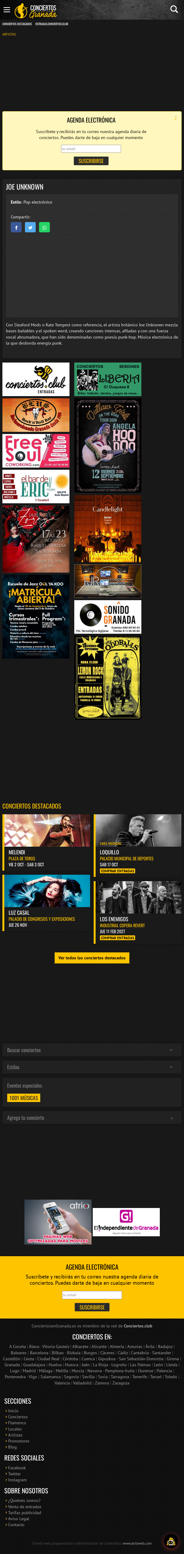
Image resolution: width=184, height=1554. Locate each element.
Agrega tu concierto (25, 1117)
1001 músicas (24, 1098)
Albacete (80, 1346)
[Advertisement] (92, 73)
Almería (117, 1346)
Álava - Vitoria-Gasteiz (49, 1346)
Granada (12, 1364)
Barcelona (39, 1352)
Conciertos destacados (31, 805)
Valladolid (82, 1383)
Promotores (18, 1441)
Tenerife (139, 1376)
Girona (173, 1358)
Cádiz (123, 1352)
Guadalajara (34, 1364)
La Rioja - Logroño (110, 1364)
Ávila (150, 1346)
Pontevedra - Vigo (21, 1376)
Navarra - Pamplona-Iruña (111, 1370)
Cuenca (88, 1358)
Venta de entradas (24, 1506)
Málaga (45, 1370)
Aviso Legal (18, 1518)
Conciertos (18, 1416)
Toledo (171, 1376)
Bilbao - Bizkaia (66, 1352)
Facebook (17, 1468)
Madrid (29, 1370)
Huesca (71, 1364)
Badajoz (165, 1346)
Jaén (86, 1364)
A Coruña (17, 1346)
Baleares (19, 1352)
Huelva (55, 1364)
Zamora (102, 1383)
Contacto (16, 1524)
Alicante (99, 1346)
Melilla (62, 1370)
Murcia (78, 1370)
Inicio (13, 1410)
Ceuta (29, 1358)
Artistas (9, 34)
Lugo (14, 1370)
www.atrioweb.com (137, 1543)
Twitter (14, 1474)
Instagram (17, 1480)
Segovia (71, 1376)
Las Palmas (140, 1364)
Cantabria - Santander (151, 1352)
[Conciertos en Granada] (36, 10)
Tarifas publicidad (24, 1512)
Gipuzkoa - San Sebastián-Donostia (130, 1358)
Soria (103, 1376)
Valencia (62, 1383)
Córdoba (70, 1358)
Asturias (134, 1346)
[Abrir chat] (171, 1541)
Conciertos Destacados (17, 24)
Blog (12, 1447)
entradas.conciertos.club (51, 24)
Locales (15, 1429)
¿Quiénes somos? (24, 1500)
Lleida (172, 1364)
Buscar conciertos (24, 1050)
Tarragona (120, 1376)
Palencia (164, 1370)
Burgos (90, 1352)
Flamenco (17, 1422)
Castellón (11, 1358)
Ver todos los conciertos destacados (92, 958)
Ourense (145, 1370)
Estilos (13, 1067)
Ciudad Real (48, 1358)
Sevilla (88, 1376)
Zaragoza (120, 1383)
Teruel (155, 1376)
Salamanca (50, 1376)
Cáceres (107, 1352)
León (158, 1364)
